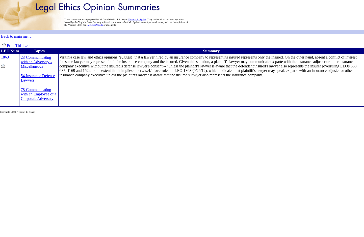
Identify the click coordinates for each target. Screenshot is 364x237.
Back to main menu (16, 36)
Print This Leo (18, 45)
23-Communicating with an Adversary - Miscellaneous (36, 61)
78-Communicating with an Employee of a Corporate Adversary (38, 94)
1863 (5, 57)
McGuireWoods (95, 25)
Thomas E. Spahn (137, 19)
